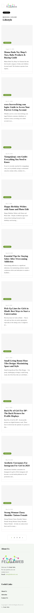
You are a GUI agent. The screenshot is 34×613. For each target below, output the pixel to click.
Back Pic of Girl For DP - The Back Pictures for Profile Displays (16, 413)
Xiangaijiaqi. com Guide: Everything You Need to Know (16, 159)
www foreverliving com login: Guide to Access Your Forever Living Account (17, 107)
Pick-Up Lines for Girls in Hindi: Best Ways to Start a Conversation (17, 311)
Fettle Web (6, 607)
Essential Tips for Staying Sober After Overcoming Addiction (16, 259)
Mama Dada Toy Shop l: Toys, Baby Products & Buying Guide (15, 55)
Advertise (4, 594)
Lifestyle (7, 42)
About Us (4, 591)
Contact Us (4, 598)
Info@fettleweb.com (12, 574)
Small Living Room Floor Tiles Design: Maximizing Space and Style (16, 363)
